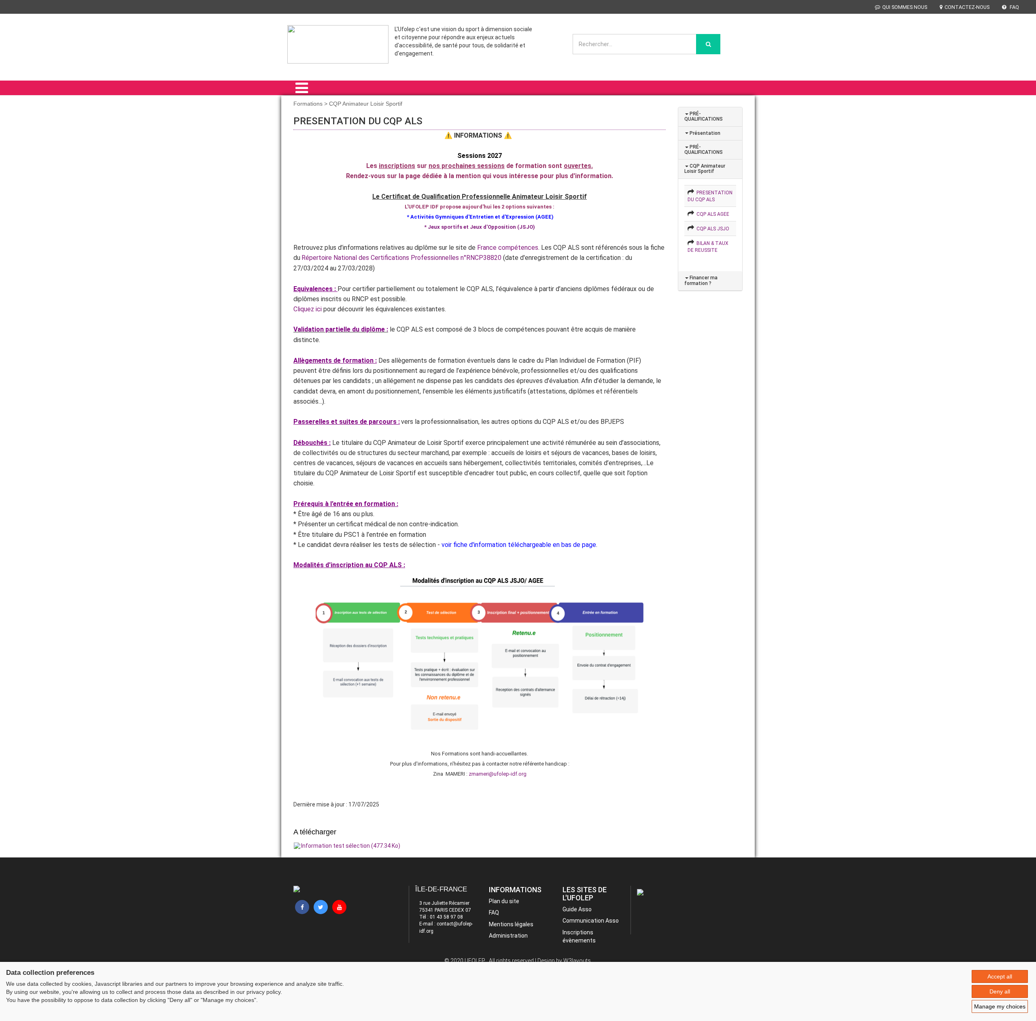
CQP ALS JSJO (711, 229)
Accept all (999, 976)
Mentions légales (511, 924)
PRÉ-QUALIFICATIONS (703, 116)
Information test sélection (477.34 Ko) (350, 845)
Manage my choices (999, 1006)
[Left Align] (708, 44)
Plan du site (504, 901)
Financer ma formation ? (701, 280)
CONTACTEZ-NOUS (967, 7)
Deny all (999, 991)
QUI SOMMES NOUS (904, 7)
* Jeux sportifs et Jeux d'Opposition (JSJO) (479, 227)
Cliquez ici (307, 309)
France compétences (507, 247)
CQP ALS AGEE (711, 214)
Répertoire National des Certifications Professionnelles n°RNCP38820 (401, 258)
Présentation (704, 133)
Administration (508, 935)
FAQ (1013, 7)
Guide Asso (577, 909)
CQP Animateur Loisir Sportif (704, 168)
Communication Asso (591, 920)
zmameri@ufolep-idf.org (497, 774)
